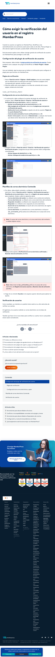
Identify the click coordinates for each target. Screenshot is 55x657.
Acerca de (7, 504)
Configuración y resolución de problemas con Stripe (21, 419)
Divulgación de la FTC (25, 642)
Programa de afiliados (7, 516)
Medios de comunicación (7, 511)
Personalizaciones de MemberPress (46, 516)
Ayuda (44, 504)
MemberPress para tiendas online (36, 616)
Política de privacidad (25, 640)
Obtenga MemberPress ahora (15, 459)
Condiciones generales (44, 640)
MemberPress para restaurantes (36, 537)
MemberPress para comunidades (36, 589)
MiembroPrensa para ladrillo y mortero (36, 629)
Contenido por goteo (16, 527)
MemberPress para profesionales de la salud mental (36, 622)
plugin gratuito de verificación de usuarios (33, 62)
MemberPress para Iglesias (36, 598)
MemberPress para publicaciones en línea (36, 557)
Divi (24, 509)
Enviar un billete (11, 367)
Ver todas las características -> (16, 536)
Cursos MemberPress (26, 514)
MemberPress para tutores (36, 570)
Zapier (24, 525)
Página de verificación (13, 385)
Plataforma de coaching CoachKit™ (16, 510)
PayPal (24, 521)
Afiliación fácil (46, 525)
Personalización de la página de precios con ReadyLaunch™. (21, 347)
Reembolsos (35, 640)
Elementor (25, 511)
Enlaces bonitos (46, 527)
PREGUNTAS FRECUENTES (45, 519)
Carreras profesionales (7, 507)
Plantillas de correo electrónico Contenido (17, 393)
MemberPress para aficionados (36, 607)
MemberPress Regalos (26, 517)
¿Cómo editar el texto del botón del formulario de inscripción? (21, 352)
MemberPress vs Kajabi (36, 505)
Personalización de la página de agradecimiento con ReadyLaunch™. (23, 342)
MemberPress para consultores (36, 594)
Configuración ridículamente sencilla (16, 523)
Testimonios (7, 513)
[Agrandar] (50, 122)
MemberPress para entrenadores (36, 579)
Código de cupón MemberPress (39, 642)
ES (7, 498)
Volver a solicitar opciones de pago (14, 349)
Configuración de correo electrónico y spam (19, 389)
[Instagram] (48, 638)
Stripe (24, 523)
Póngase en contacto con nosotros (7, 527)
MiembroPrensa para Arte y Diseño (36, 602)
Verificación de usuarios (12, 397)
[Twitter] (42, 638)
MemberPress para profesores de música (36, 574)
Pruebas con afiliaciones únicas (13, 340)
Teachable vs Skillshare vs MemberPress (36, 523)
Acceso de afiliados (7, 519)
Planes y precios (46, 513)
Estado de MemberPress (46, 511)
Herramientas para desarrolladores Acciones (19, 410)
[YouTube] (51, 638)
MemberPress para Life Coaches (36, 563)
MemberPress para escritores (36, 567)
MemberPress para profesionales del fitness (36, 547)
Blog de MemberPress (7, 522)
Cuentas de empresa (16, 532)
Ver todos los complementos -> (26, 529)
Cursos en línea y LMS (16, 505)
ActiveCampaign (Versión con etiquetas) (26, 506)
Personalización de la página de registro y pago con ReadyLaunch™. (23, 344)
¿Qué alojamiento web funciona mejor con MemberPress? (23, 421)
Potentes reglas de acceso (15, 518)
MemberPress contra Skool (36, 509)
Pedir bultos (16, 529)
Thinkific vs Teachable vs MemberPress (36, 518)
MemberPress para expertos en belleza (36, 542)
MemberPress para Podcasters (36, 552)
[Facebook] (45, 638)
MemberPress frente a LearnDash (36, 513)
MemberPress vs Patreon (36, 527)
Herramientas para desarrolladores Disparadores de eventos (24, 416)
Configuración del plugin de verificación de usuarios (20, 381)
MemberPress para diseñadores (36, 612)
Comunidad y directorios (16, 514)
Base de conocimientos (46, 507)
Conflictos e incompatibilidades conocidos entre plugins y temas (25, 413)
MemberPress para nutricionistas (36, 584)
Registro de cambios (45, 522)
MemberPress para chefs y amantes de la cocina (36, 531)
